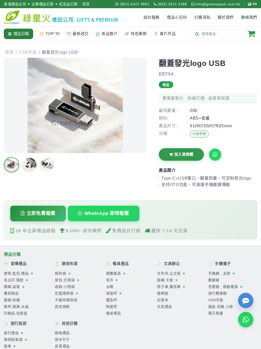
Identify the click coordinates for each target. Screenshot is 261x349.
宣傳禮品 (18, 264)
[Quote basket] (251, 34)
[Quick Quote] (245, 300)
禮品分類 (21, 33)
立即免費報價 (41, 213)
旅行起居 (18, 323)
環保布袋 (69, 264)
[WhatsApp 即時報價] (245, 319)
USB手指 (199, 134)
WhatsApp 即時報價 (106, 213)
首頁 (86, 4)
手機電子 (222, 264)
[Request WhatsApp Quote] (215, 154)
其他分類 (69, 323)
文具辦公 (171, 264)
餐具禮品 (120, 264)
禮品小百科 (177, 17)
